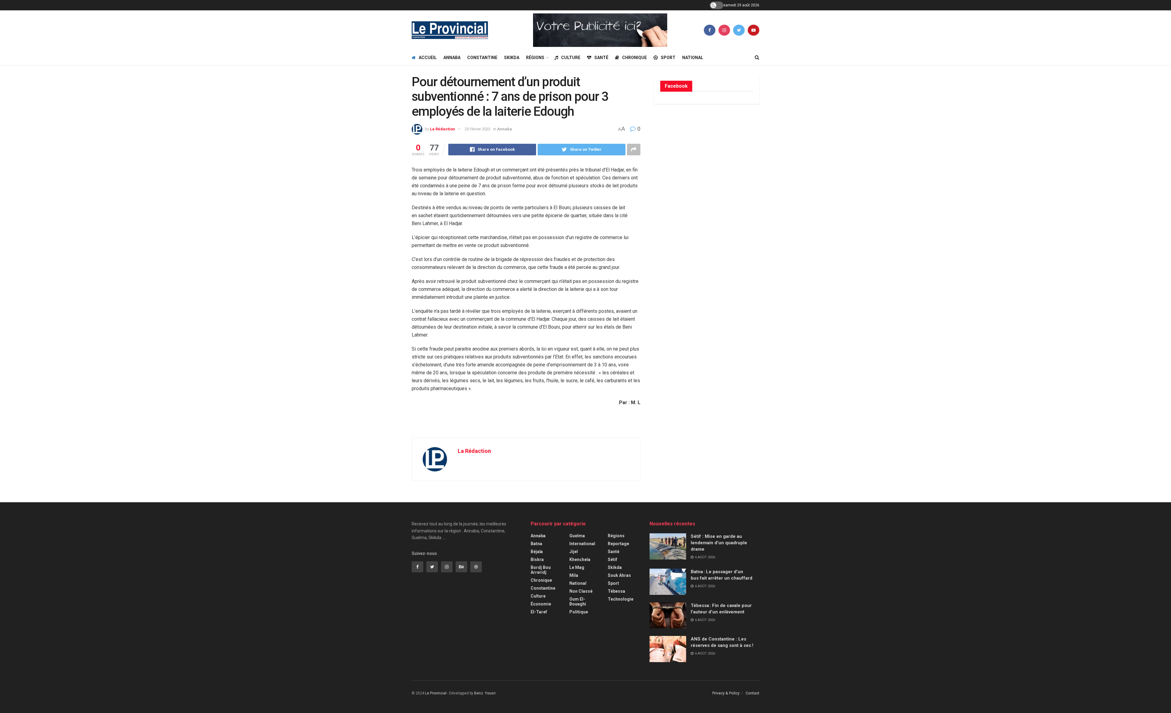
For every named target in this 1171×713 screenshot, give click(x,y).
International (582, 543)
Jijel (573, 551)
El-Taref (539, 611)
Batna (536, 543)
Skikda (511, 57)
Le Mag (576, 567)
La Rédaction (442, 129)
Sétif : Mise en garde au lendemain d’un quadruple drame (719, 543)
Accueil (428, 57)
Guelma (577, 535)
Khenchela (579, 559)
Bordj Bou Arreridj (541, 570)
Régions (535, 57)
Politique (578, 611)
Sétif (612, 559)
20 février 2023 (477, 129)
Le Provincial (435, 693)
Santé (601, 57)
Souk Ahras (619, 575)
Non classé (581, 591)
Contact (752, 693)
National (692, 57)
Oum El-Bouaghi (577, 601)
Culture (570, 57)
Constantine (482, 57)
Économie (541, 604)
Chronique (634, 57)
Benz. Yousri (485, 693)
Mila (573, 575)
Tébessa (616, 591)
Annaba (451, 57)
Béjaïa (537, 551)
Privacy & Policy (725, 693)
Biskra (537, 559)
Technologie (620, 599)
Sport (668, 57)
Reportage (618, 543)
